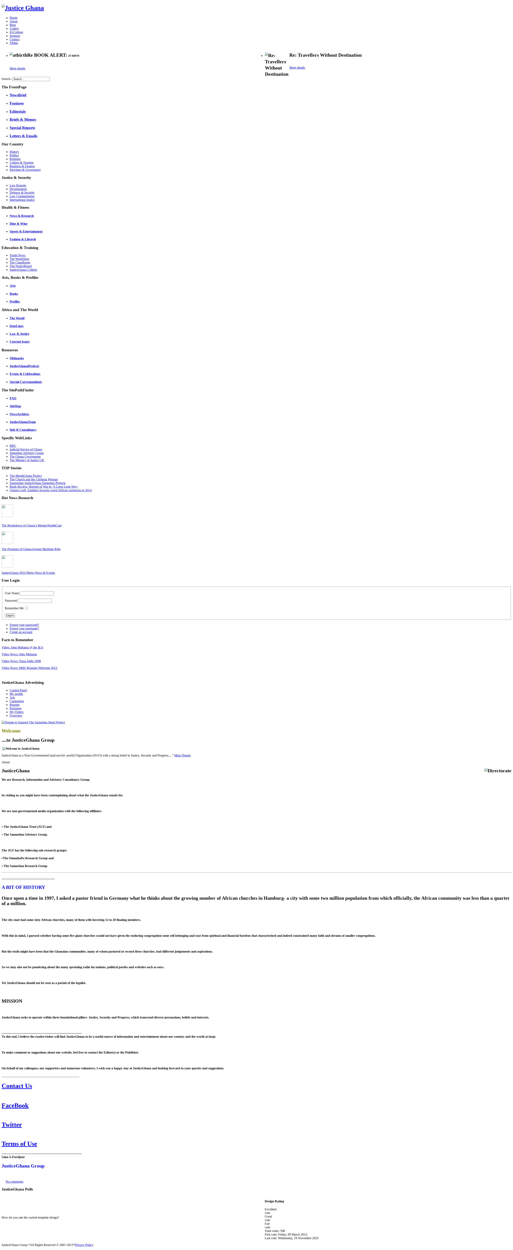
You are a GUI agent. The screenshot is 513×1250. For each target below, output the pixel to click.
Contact (14, 39)
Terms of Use (19, 1143)
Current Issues (20, 341)
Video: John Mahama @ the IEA (22, 647)
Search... (7, 79)
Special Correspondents (26, 382)
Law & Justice (19, 333)
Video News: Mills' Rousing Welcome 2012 (29, 668)
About (14, 21)
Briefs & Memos (23, 119)
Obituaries (17, 358)
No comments (14, 1181)
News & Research (22, 216)
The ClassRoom (20, 262)
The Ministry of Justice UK (27, 460)
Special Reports (22, 128)
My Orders (16, 712)
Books (14, 293)
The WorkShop (19, 259)
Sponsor (15, 35)
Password (11, 600)
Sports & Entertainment (26, 231)
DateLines (16, 326)
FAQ (13, 398)
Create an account (21, 632)
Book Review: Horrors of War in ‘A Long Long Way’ (44, 486)
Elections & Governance (25, 169)
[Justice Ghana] (23, 7)
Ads (12, 697)
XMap (14, 43)
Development (18, 189)
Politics (14, 155)
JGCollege (16, 32)
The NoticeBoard (21, 266)
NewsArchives (19, 414)
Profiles (15, 301)
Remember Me (14, 608)
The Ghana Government (25, 456)
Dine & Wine (18, 223)
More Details (182, 755)
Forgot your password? (24, 625)
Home (13, 17)
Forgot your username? (24, 628)
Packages (15, 708)
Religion (15, 159)
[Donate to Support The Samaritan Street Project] (33, 722)
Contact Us (17, 1085)
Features (17, 103)
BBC (13, 445)
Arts (13, 285)
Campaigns (17, 701)
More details (17, 68)
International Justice (22, 199)
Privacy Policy (84, 1245)
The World (17, 318)
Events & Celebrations (25, 374)
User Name (12, 593)
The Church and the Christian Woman (34, 479)
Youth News (17, 255)
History (14, 151)
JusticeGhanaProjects (24, 366)
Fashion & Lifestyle (23, 239)
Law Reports (18, 185)
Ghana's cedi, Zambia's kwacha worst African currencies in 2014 (51, 490)
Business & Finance (22, 166)
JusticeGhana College (23, 269)
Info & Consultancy (23, 429)
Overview (16, 715)
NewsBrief (18, 95)
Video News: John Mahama (19, 654)
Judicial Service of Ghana (26, 449)
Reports (14, 704)
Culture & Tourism (21, 162)
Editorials (18, 111)
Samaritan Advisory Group (27, 453)
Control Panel (18, 690)
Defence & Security (22, 192)
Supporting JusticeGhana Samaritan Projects (38, 483)
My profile (16, 694)
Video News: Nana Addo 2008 (21, 661)
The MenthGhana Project (26, 475)
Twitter (12, 1124)
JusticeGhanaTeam (23, 422)
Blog (13, 25)
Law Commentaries (22, 196)
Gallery (14, 28)
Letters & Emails (23, 136)
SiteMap (15, 406)
